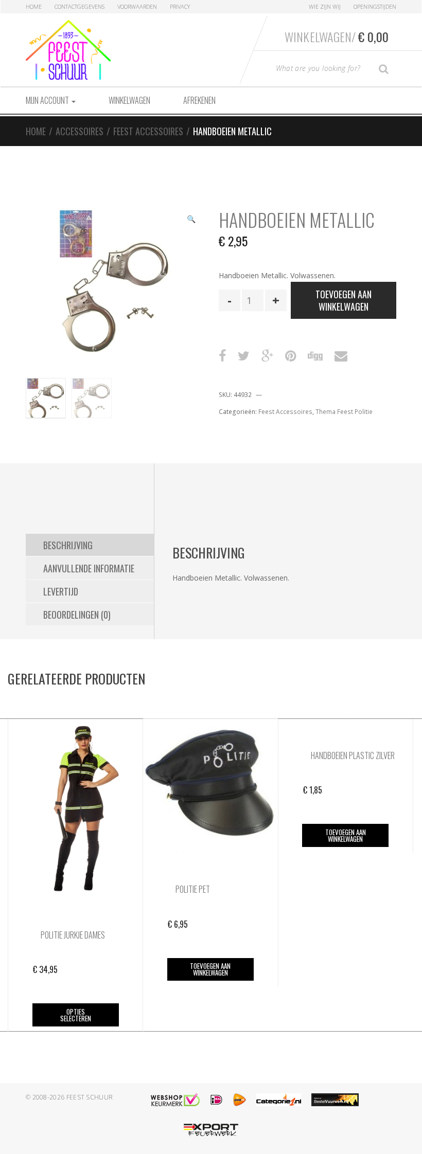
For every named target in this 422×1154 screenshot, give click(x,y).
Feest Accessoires (148, 131)
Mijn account (48, 100)
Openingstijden (375, 6)
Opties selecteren (75, 1014)
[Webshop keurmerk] (175, 1099)
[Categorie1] (278, 1099)
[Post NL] (239, 1099)
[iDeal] (216, 1099)
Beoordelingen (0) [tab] (77, 614)
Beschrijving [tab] (68, 545)
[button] (191, 220)
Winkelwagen (129, 100)
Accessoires (79, 131)
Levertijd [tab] (60, 591)
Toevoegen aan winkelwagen (343, 300)
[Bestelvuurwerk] (335, 1099)
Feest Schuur (89, 1097)
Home (34, 6)
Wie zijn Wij (325, 6)
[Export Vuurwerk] (211, 1130)
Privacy (180, 6)
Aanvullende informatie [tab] (88, 568)
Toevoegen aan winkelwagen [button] (210, 969)
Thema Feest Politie (344, 411)
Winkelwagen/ (337, 36)
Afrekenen (199, 100)
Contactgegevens (79, 6)
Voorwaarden (137, 6)
